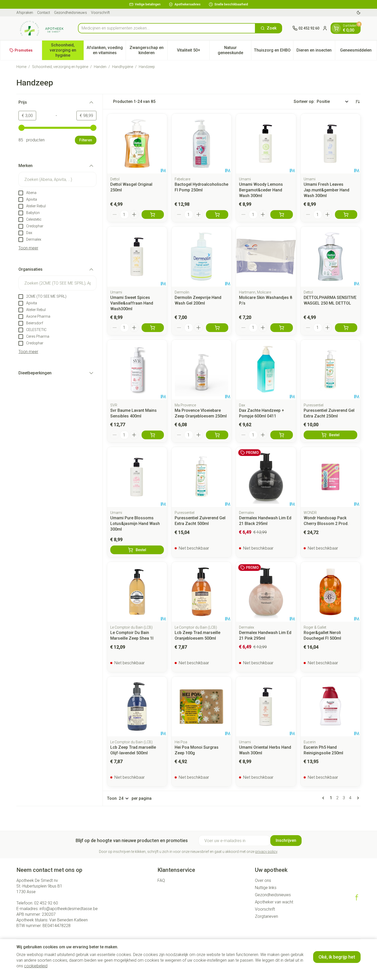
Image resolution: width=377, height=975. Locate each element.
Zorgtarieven (266, 916)
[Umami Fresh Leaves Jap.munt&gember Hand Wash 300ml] (330, 143)
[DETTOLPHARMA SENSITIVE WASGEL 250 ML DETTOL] (330, 256)
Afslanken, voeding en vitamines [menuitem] (106, 50)
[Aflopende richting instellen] (357, 101)
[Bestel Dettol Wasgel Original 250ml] (153, 214)
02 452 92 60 (46, 903)
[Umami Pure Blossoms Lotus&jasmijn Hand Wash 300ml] (137, 477)
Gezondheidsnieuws (70, 13)
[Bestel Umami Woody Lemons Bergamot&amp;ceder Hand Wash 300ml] (281, 214)
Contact (43, 13)
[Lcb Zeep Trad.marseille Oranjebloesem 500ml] (201, 592)
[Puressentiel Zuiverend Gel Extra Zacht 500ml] (201, 477)
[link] (324, 798)
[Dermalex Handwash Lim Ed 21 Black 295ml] (266, 477)
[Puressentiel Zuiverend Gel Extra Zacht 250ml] (330, 369)
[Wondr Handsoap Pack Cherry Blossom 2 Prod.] (330, 477)
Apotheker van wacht (274, 902)
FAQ (161, 880)
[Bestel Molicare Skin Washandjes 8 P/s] (281, 327)
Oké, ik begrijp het (337, 957)
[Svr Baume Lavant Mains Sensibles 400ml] (137, 369)
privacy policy (266, 852)
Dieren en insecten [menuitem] (315, 51)
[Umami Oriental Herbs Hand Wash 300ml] (266, 706)
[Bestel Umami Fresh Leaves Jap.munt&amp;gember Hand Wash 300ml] (346, 214)
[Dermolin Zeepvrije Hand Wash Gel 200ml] (201, 256)
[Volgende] (357, 798)
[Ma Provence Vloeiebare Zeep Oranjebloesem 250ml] (201, 369)
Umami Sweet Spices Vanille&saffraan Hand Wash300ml (131, 303)
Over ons (263, 880)
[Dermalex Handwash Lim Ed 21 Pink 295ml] (266, 592)
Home (21, 67)
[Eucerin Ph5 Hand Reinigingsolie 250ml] (330, 706)
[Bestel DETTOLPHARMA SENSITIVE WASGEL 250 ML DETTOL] (346, 327)
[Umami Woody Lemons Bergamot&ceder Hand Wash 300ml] (266, 143)
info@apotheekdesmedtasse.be (68, 908)
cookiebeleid (35, 965)
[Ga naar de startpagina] (42, 28)
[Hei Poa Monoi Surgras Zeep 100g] (201, 706)
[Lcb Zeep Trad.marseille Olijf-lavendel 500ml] (137, 706)
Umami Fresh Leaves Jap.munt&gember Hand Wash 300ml (326, 190)
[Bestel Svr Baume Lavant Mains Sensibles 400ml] (153, 435)
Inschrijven (286, 840)
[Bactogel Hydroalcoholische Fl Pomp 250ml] (201, 143)
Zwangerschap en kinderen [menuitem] (148, 50)
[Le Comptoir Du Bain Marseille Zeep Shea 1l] (137, 592)
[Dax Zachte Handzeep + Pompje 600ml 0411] (266, 369)
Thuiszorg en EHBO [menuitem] (273, 51)
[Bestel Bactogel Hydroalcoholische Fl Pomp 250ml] (217, 214)
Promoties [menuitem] (24, 50)
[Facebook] (357, 897)
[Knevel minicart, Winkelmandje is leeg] (336, 28)
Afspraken (24, 13)
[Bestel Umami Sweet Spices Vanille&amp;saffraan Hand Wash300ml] (153, 327)
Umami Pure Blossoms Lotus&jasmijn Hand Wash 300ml (135, 523)
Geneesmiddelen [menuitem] (358, 51)
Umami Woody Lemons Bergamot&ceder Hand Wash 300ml (261, 190)
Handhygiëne (122, 67)
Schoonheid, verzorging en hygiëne (60, 67)
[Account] (325, 28)
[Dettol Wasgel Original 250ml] (137, 143)
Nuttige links (265, 887)
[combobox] (166, 28)
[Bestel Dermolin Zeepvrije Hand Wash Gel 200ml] (217, 327)
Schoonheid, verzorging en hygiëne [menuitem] (67, 50)
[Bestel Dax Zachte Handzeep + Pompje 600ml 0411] (281, 435)
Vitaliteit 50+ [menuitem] (193, 51)
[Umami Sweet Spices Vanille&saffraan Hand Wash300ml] (137, 256)
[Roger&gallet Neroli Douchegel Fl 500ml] (330, 592)
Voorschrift (100, 13)
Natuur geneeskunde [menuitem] (234, 50)
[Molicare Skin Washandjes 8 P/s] (266, 256)
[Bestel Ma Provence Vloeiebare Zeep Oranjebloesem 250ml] (217, 435)
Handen (100, 67)
